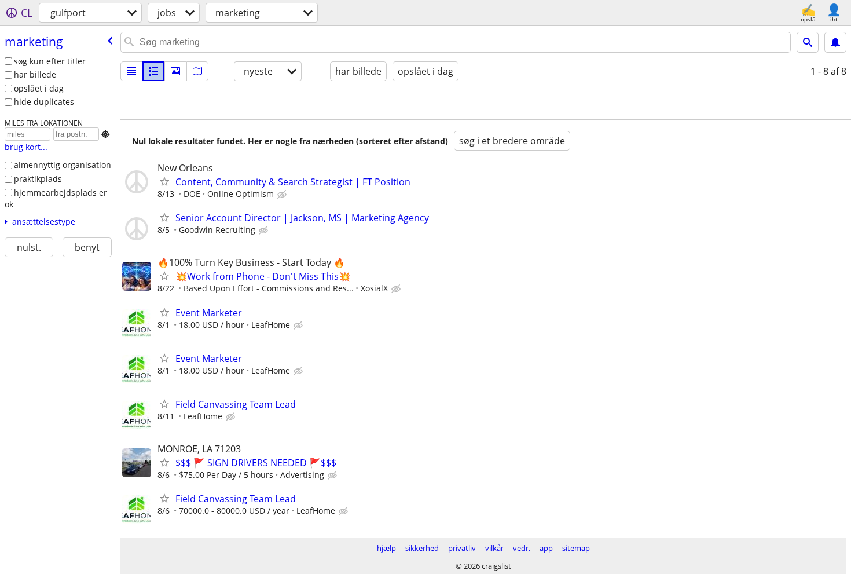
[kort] (197, 71)
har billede (35, 74)
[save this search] (835, 42)
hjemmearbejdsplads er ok (56, 198)
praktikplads (38, 178)
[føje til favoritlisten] (164, 181)
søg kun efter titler (50, 61)
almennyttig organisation (62, 164)
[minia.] (153, 71)
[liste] (131, 71)
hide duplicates (44, 101)
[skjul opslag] (283, 194)
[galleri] (175, 71)
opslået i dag (39, 88)
